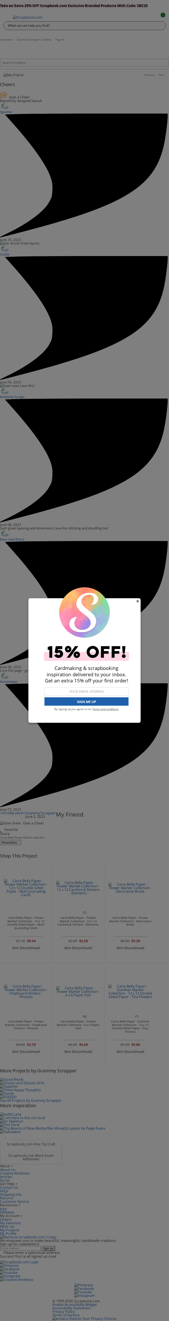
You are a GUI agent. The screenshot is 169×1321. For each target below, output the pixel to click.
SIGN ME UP (86, 702)
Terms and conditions (105, 709)
